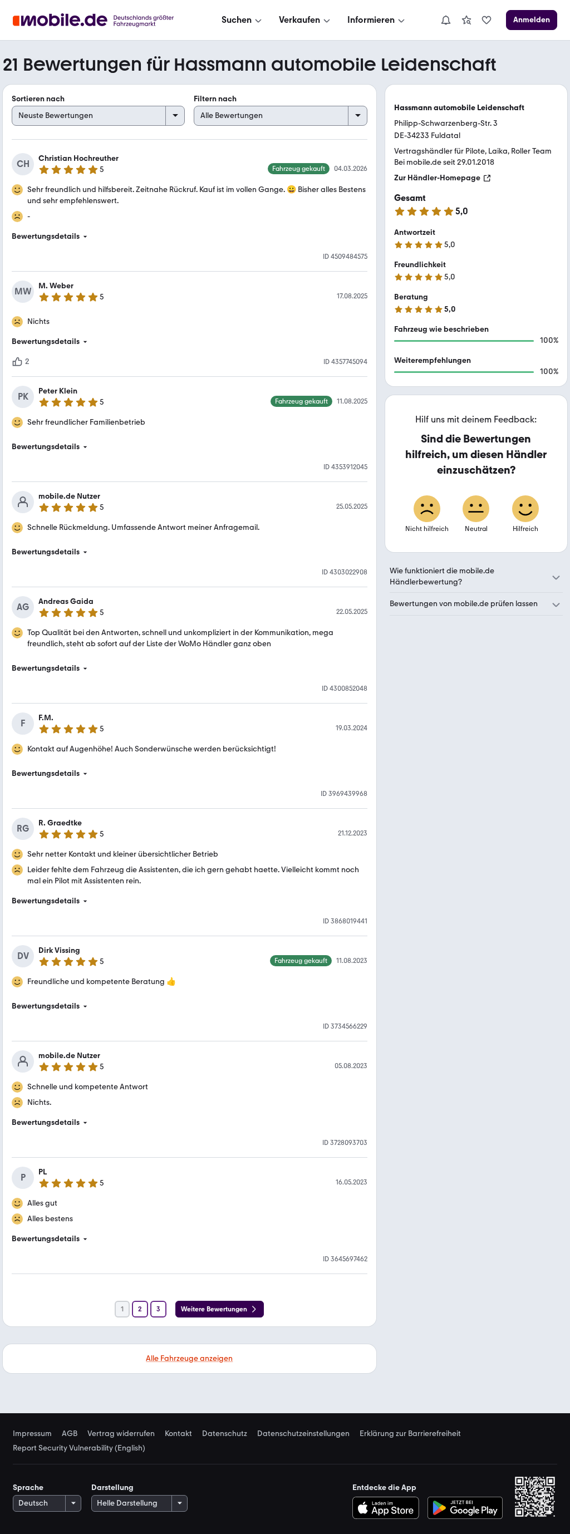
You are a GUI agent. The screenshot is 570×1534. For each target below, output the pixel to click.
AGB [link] (69, 1433)
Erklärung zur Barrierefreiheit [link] (410, 1433)
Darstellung (112, 1487)
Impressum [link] (32, 1433)
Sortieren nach (38, 99)
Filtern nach (215, 99)
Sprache (28, 1487)
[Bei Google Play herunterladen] (465, 1508)
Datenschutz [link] (224, 1433)
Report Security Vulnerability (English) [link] (79, 1448)
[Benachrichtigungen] (445, 20)
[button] (189, 236)
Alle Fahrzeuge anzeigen (189, 1358)
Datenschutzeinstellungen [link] (303, 1433)
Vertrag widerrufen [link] (121, 1433)
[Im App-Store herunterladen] (388, 1508)
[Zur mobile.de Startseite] (103, 20)
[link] (466, 20)
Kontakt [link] (178, 1433)
